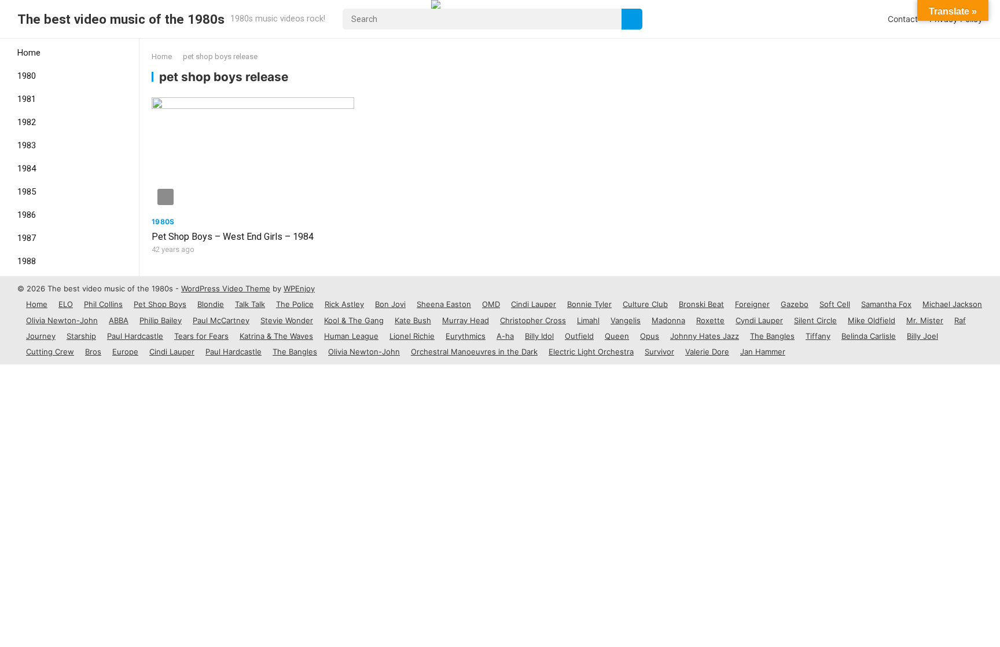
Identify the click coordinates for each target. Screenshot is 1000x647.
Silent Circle (815, 320)
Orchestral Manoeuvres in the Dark (474, 351)
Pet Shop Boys (160, 304)
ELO (65, 304)
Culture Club (645, 304)
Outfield (579, 336)
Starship (81, 336)
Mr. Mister (924, 320)
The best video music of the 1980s (121, 19)
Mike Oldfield (871, 320)
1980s (163, 221)
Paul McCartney (221, 320)
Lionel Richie (412, 336)
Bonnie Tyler (589, 304)
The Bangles (772, 336)
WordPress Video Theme (225, 288)
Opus (649, 336)
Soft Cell (834, 304)
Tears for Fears (201, 336)
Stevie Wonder (286, 320)
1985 (26, 192)
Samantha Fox (886, 304)
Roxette (710, 320)
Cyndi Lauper (759, 320)
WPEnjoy (299, 288)
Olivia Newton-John (62, 320)
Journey (41, 336)
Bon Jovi (390, 304)
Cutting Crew (50, 351)
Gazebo (794, 304)
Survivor (659, 351)
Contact (903, 19)
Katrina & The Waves (276, 336)
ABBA (118, 320)
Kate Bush (413, 320)
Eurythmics (466, 336)
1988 (26, 261)
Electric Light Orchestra (591, 351)
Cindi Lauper (533, 304)
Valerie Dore (707, 351)
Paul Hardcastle (135, 336)
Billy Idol (539, 336)
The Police (295, 304)
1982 (26, 122)
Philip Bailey (160, 320)
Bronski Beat (701, 304)
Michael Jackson (952, 304)
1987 (26, 238)
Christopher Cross (533, 320)
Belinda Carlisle (868, 336)
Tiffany (818, 336)
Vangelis (626, 320)
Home (29, 52)
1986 (26, 215)
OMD (491, 304)
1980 (26, 76)
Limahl (588, 320)
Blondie (210, 304)
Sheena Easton (444, 304)
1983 (26, 145)
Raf (960, 320)
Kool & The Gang (354, 320)
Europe (125, 351)
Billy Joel (922, 336)
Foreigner (752, 304)
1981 (26, 99)
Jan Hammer (762, 351)
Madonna (668, 320)
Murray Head (465, 320)
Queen (617, 336)
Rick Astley (344, 304)
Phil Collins (103, 304)
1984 (26, 168)
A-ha (505, 336)
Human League (351, 336)
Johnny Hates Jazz (704, 336)
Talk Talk (250, 304)
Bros (93, 351)
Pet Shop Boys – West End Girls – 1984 (233, 236)
